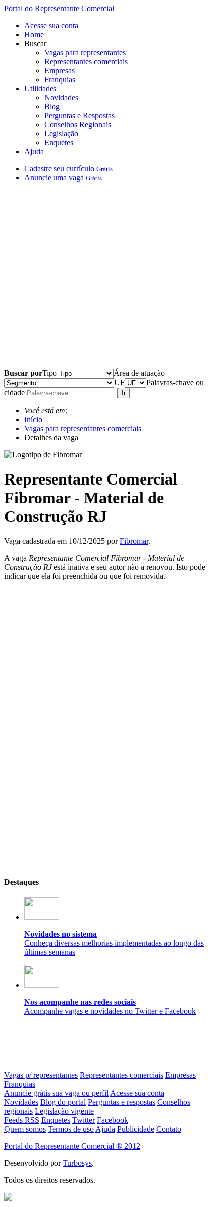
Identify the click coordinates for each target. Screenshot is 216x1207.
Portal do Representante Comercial (59, 8)
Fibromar (134, 541)
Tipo (49, 373)
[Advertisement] (108, 279)
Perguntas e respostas (121, 1102)
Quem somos (25, 1129)
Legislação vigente (64, 1111)
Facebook (112, 1120)
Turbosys (77, 1163)
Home (34, 34)
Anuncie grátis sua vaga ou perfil (56, 1093)
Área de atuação (139, 373)
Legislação (61, 133)
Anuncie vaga (63, 177)
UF (119, 382)
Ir (124, 393)
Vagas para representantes (85, 52)
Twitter (83, 1120)
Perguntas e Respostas (79, 115)
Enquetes (58, 142)
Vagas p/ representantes (41, 1075)
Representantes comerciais (86, 61)
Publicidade (135, 1129)
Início (33, 419)
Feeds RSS (21, 1120)
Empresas (59, 70)
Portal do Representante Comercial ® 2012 (72, 1146)
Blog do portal (63, 1102)
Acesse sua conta (51, 25)
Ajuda (34, 151)
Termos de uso (71, 1129)
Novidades (61, 97)
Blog (52, 106)
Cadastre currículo (68, 168)
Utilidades (40, 88)
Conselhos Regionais (77, 124)
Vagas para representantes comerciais (82, 428)
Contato (168, 1129)
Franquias (59, 79)
